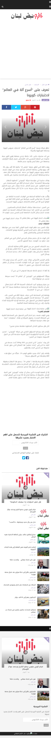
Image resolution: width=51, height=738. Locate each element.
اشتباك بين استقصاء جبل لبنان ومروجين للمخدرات (19, 584)
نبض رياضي (33, 525)
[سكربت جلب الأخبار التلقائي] (23, 733)
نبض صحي (28, 84)
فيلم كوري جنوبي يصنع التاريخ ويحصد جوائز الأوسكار (21, 510)
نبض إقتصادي (32, 600)
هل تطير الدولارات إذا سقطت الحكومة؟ (25, 502)
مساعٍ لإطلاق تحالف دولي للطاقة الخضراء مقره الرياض (20, 535)
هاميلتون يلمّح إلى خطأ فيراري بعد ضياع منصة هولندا (20, 573)
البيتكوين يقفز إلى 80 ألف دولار (25, 597)
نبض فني (33, 514)
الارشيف (36, 84)
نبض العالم (33, 539)
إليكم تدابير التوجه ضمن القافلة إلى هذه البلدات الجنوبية (20, 548)
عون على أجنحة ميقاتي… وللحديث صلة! (23, 559)
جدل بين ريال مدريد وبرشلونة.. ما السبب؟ (22, 522)
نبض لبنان (45, 84)
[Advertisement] (25, 49)
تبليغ (28, 100)
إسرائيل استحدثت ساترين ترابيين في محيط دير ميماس (21, 610)
